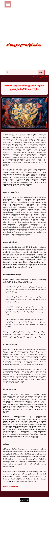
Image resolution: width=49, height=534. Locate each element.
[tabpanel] (24, 87)
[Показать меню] (8, 4)
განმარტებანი (44, 77)
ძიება (41, 72)
